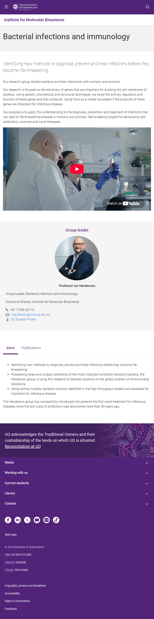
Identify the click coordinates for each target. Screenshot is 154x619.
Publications (31, 348)
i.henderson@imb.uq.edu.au (30, 315)
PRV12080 (21, 570)
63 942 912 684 (21, 554)
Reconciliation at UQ (23, 446)
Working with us (16, 473)
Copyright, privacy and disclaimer (25, 585)
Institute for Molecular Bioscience (34, 19)
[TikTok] (56, 520)
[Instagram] (46, 520)
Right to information (17, 601)
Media (9, 462)
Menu (6, 7)
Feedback (11, 608)
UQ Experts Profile (23, 319)
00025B (21, 562)
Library (10, 493)
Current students (17, 483)
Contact (10, 503)
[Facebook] (8, 520)
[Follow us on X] (27, 520)
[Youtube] (37, 520)
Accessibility (12, 593)
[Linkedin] (17, 520)
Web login (11, 534)
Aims (10, 348)
